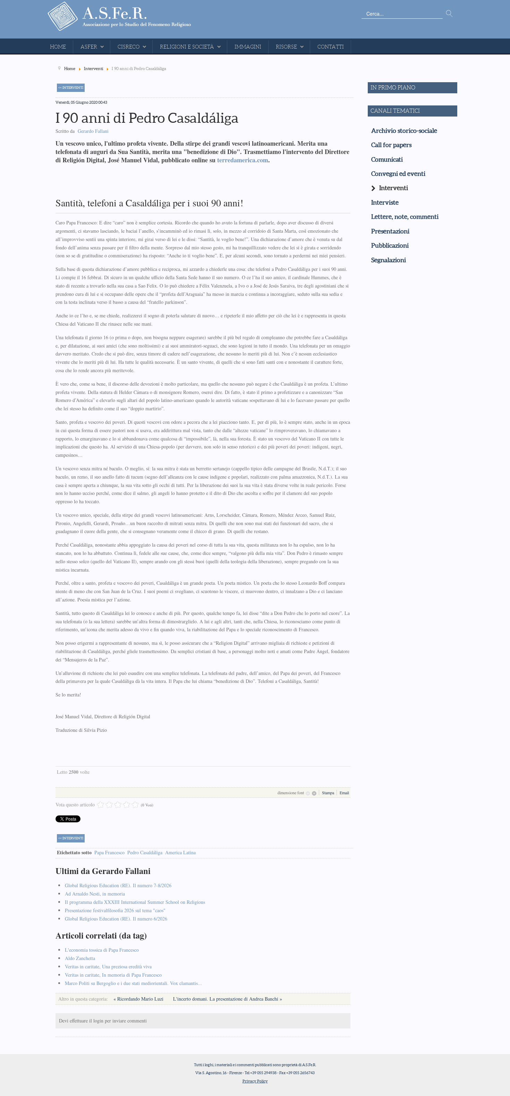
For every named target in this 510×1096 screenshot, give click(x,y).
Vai (449, 14)
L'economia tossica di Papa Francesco (102, 950)
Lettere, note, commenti (405, 216)
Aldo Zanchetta (80, 958)
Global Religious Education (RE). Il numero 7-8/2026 (118, 885)
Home (58, 47)
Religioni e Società (187, 47)
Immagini (248, 47)
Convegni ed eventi (398, 173)
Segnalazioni (388, 260)
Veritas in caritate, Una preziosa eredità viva (108, 966)
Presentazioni (390, 231)
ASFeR (88, 47)
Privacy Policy (255, 1081)
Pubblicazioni (390, 245)
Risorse (286, 47)
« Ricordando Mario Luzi (139, 998)
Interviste (385, 202)
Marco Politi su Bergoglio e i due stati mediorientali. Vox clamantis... (133, 983)
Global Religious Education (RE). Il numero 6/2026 (116, 918)
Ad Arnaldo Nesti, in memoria (95, 893)
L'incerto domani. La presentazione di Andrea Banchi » (227, 998)
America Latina (180, 852)
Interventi (393, 188)
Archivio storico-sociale (404, 130)
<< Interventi (70, 87)
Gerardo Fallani (93, 131)
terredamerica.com (242, 159)
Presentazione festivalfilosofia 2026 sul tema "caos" (115, 910)
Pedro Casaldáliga (144, 852)
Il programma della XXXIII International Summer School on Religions (135, 902)
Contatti (330, 47)
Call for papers (391, 145)
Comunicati (387, 159)
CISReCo (128, 47)
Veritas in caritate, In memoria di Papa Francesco (113, 974)
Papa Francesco (109, 852)
